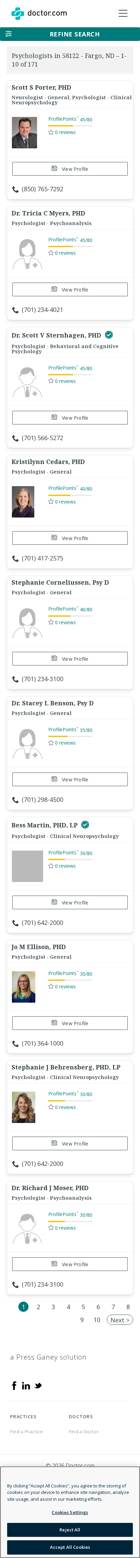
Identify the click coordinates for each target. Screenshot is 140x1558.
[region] (70, 1512)
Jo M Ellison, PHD (39, 947)
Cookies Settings (70, 1512)
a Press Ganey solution (48, 1357)
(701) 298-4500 (42, 799)
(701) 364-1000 (42, 1043)
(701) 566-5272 (42, 438)
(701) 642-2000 (42, 922)
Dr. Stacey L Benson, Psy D (53, 703)
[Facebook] (14, 1385)
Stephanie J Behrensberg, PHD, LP (66, 1067)
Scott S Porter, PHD (41, 87)
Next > (119, 1320)
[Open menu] (123, 13)
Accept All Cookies (70, 1547)
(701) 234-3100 (42, 679)
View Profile (74, 169)
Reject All (69, 1530)
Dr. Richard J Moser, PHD (50, 1188)
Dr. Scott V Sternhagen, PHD (57, 335)
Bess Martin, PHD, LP (45, 825)
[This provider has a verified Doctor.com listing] (109, 335)
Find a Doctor (84, 1431)
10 (96, 1320)
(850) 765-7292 (42, 189)
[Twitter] (38, 1385)
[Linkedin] (26, 1385)
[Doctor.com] (39, 13)
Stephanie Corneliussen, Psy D (60, 582)
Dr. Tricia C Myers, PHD (48, 213)
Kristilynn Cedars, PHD (48, 462)
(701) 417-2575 (42, 558)
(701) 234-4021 (42, 309)
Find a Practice (26, 1431)
